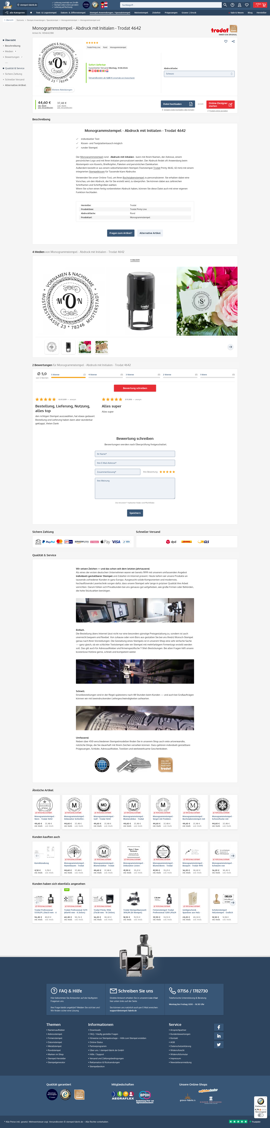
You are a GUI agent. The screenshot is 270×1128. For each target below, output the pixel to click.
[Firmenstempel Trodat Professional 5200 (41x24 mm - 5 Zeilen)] (163, 898)
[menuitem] (65, 3)
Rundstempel (54, 1050)
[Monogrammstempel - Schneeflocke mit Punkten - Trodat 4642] (222, 805)
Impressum (175, 1058)
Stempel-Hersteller (57, 1058)
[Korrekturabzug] (45, 852)
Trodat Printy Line (93, 47)
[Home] (31, 12)
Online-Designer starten (218, 104)
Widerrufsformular (179, 1054)
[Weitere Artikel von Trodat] (224, 30)
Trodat (156, 167)
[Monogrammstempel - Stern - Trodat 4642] (45, 805)
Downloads (95, 1030)
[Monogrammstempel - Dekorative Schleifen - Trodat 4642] (74, 805)
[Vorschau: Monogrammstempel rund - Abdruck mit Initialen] (68, 347)
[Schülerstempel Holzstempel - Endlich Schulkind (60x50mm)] (222, 898)
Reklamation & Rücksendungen (105, 1062)
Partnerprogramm (98, 1046)
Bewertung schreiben (135, 388)
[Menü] (265, 1098)
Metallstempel (54, 1046)
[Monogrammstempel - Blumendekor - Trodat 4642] (133, 805)
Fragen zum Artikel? (121, 233)
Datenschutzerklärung (180, 1046)
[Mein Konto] (239, 5)
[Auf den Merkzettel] (226, 41)
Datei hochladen (172, 103)
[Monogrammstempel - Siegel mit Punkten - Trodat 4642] (163, 805)
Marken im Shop (56, 1054)
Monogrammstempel (118, 47)
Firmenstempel (55, 1038)
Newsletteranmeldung (181, 1062)
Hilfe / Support (97, 1054)
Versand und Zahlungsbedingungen (107, 1058)
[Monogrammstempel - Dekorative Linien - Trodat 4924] (133, 852)
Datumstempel (55, 1042)
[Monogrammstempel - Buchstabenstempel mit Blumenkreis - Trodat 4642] (193, 805)
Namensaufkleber (56, 1030)
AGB (172, 1042)
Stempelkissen (97, 171)
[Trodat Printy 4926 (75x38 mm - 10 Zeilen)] (104, 898)
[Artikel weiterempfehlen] (233, 41)
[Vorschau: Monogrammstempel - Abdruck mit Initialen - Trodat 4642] (52, 347)
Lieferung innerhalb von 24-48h (66, 3)
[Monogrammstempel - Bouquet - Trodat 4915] (193, 852)
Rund (105, 47)
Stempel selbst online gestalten (66, 5)
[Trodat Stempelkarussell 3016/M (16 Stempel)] (133, 898)
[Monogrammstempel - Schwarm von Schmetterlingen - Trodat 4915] (222, 852)
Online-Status (96, 1042)
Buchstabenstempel (133, 177)
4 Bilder (135, 260)
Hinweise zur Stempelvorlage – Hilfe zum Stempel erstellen (118, 1038)
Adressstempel (55, 1034)
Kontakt (174, 1038)
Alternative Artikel (150, 233)
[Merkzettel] (246, 5)
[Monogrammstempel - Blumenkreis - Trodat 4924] (163, 852)
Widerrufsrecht (177, 1050)
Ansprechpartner (178, 1030)
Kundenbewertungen (180, 1034)
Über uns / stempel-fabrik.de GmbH (107, 1050)
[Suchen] (225, 5)
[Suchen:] (171, 5)
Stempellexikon (97, 1066)
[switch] (261, 1115)
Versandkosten (56, 1121)
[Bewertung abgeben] (92, 43)
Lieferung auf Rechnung (63, 7)
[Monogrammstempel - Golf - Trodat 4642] (104, 805)
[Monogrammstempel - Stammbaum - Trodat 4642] (74, 852)
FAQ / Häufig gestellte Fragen (104, 1034)
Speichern (135, 512)
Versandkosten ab (112, 77)
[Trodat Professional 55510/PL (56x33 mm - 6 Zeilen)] (45, 898)
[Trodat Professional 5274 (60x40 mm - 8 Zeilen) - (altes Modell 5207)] (74, 898)
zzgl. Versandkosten (45, 108)
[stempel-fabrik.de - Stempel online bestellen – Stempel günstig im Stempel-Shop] (8, 5)
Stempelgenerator (56, 1062)
